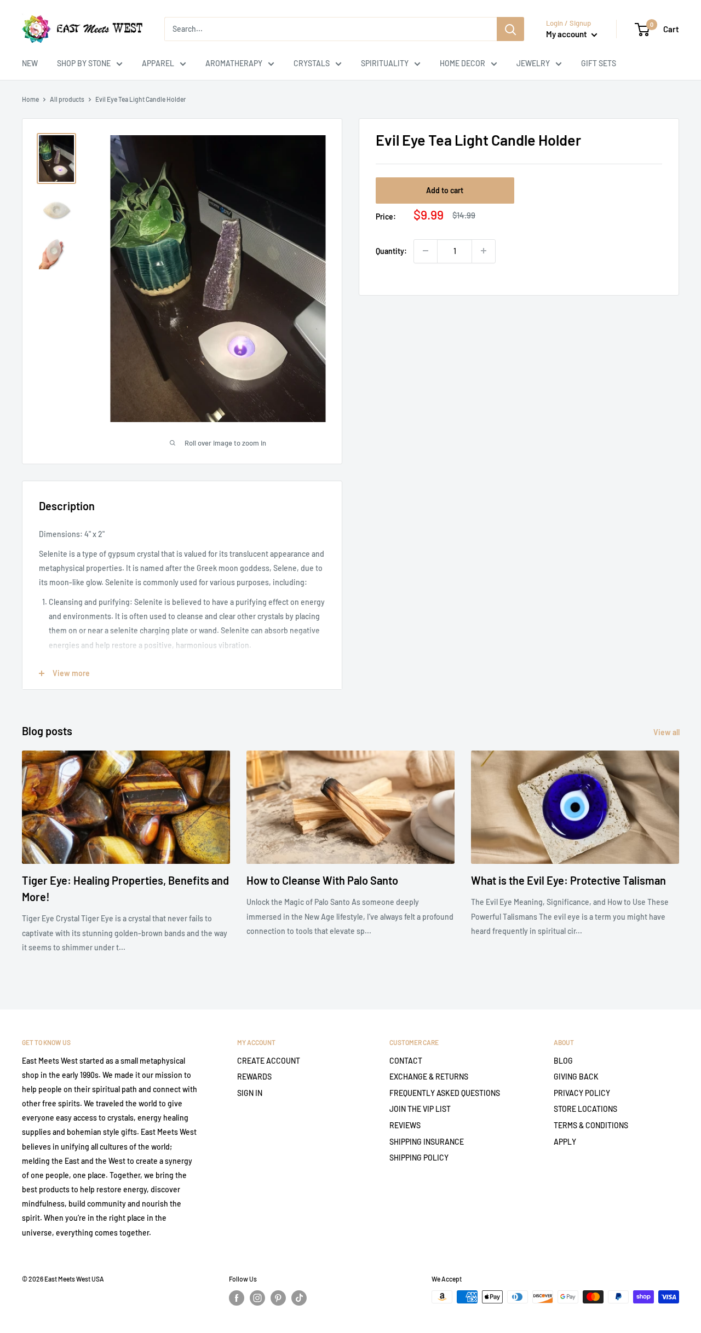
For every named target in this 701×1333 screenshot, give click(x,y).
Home (30, 99)
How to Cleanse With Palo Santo (322, 880)
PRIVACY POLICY (582, 1093)
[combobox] (330, 29)
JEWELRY (533, 63)
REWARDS (254, 1076)
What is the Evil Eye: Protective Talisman (568, 880)
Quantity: (391, 250)
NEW (30, 63)
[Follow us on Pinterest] (278, 1298)
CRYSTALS (312, 63)
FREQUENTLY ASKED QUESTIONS (444, 1093)
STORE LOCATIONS (585, 1108)
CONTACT (405, 1060)
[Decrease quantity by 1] (425, 250)
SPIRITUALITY (385, 63)
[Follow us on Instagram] (257, 1298)
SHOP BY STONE (84, 63)
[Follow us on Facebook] (236, 1298)
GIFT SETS (598, 63)
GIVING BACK (576, 1076)
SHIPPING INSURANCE (426, 1141)
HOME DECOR (462, 63)
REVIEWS (405, 1125)
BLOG (563, 1060)
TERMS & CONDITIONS (591, 1125)
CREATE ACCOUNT (268, 1060)
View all (667, 732)
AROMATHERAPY (233, 63)
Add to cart (444, 189)
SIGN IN (249, 1093)
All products (67, 99)
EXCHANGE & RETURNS (428, 1076)
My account (567, 34)
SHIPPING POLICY (419, 1157)
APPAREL (158, 63)
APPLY (565, 1141)
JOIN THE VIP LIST (420, 1108)
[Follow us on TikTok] (299, 1298)
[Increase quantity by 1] (483, 250)
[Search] (510, 29)
